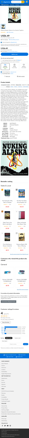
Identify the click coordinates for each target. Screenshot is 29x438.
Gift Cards (3, 386)
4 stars (2, 328)
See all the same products (22, 289)
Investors (3, 369)
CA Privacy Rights (5, 410)
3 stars (2, 330)
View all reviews (5, 322)
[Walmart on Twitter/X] (5, 426)
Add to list (8, 76)
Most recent (8, 338)
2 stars (2, 331)
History (15, 86)
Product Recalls (4, 399)
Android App (4, 420)
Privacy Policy (4, 408)
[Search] (23, 2)
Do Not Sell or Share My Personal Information (11, 414)
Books (12, 86)
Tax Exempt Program (5, 401)
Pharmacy (3, 393)
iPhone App (3, 418)
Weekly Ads (20, 356)
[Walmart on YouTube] (7, 426)
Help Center (23, 355)
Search (25, 344)
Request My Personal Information (8, 412)
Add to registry (21, 76)
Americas (20, 86)
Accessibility (4, 397)
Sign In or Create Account (10, 355)
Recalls (2, 395)
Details (11, 73)
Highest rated (17, 338)
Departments (6, 4)
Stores (2, 380)
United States (25, 86)
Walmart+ (3, 384)
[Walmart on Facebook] (2, 426)
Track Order (10, 356)
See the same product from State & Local (19, 254)
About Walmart (4, 363)
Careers (3, 365)
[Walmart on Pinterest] (10, 426)
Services (12, 4)
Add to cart (14, 54)
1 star (3, 333)
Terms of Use (4, 406)
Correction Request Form (8, 301)
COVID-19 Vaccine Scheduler (7, 391)
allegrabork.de (14, 42)
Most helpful (4, 341)
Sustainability (4, 371)
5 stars (2, 327)
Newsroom (3, 367)
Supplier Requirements (6, 373)
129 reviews (11, 32)
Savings (17, 4)
